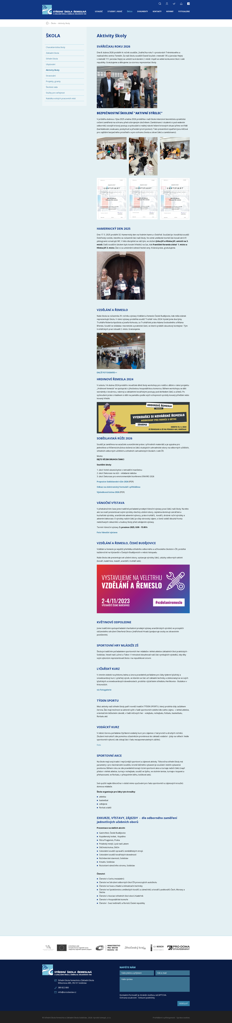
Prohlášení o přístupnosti (164, 1017)
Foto (99, 745)
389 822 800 (63, 987)
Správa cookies (183, 1017)
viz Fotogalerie (104, 689)
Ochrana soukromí (128, 997)
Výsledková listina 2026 (108, 492)
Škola (53, 23)
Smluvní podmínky (146, 997)
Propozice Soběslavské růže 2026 (112, 481)
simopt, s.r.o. (105, 1017)
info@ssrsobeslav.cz (67, 992)
